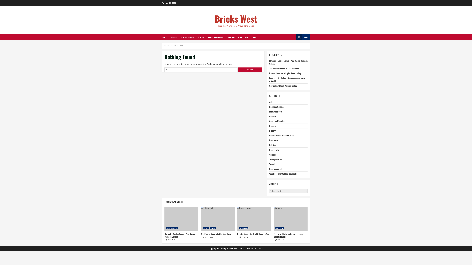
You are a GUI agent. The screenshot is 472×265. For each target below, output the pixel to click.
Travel (254, 37)
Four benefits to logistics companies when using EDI (291, 219)
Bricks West (236, 18)
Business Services (277, 106)
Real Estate (243, 37)
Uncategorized (275, 169)
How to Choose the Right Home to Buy (285, 73)
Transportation (275, 159)
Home (164, 37)
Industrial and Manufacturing (281, 135)
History (231, 37)
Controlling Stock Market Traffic (283, 85)
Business (173, 37)
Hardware (273, 126)
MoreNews (245, 248)
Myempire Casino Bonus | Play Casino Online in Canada (181, 219)
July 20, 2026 (170, 240)
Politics (272, 145)
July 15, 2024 (279, 240)
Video (306, 37)
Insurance (273, 140)
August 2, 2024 (208, 237)
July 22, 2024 (243, 237)
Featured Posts (187, 37)
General (201, 37)
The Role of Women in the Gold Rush (284, 68)
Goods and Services (216, 37)
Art (270, 102)
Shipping (272, 154)
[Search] (293, 37)
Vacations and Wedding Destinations (284, 173)
